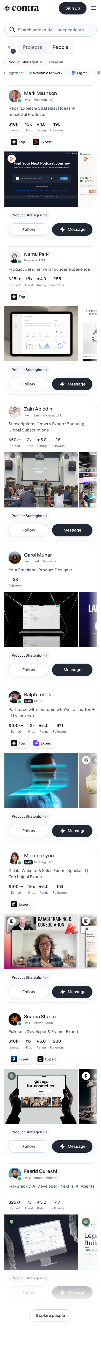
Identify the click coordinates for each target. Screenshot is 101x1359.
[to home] (21, 8)
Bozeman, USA (44, 99)
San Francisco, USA (47, 415)
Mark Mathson (40, 93)
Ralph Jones (37, 694)
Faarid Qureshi (40, 1171)
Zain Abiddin (38, 409)
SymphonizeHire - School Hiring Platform (28, 1254)
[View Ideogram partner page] (86, 760)
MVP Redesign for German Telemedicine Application (30, 792)
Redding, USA (44, 862)
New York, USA (34, 260)
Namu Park (36, 254)
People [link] (60, 47)
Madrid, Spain (43, 1022)
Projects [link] (32, 47)
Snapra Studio (40, 1016)
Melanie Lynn (39, 855)
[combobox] (50, 30)
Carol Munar (38, 555)
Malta (38, 701)
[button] (41, 62)
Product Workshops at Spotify (32, 494)
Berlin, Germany (44, 561)
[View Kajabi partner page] (12, 921)
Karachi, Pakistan (45, 1177)
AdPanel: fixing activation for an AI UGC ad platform (41, 1108)
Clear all (56, 62)
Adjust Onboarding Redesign (32, 634)
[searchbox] (54, 30)
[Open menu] (94, 8)
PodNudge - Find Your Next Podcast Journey (30, 191)
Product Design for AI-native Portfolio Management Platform (39, 346)
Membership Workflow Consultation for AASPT (38, 953)
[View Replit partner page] (12, 159)
